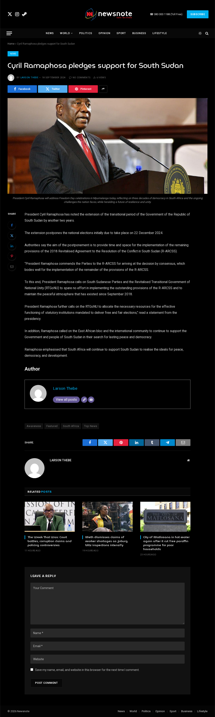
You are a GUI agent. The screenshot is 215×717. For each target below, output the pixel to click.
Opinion (104, 33)
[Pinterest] (12, 256)
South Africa (71, 426)
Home (11, 43)
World (65, 33)
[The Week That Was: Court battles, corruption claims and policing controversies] (50, 517)
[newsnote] (107, 14)
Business (139, 33)
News (50, 33)
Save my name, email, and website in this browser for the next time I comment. (87, 670)
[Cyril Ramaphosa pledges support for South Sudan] (107, 146)
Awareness (34, 426)
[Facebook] (12, 225)
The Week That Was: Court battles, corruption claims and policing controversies (50, 541)
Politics (85, 33)
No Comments (81, 77)
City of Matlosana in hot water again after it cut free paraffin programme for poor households (166, 543)
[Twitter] (12, 235)
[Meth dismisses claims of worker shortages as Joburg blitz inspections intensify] (107, 517)
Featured (52, 426)
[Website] (84, 399)
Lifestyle (159, 33)
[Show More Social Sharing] (103, 89)
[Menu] (9, 33)
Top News (90, 426)
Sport (121, 33)
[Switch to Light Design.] (200, 33)
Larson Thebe (29, 77)
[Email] (12, 266)
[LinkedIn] (12, 246)
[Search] (206, 33)
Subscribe (197, 14)
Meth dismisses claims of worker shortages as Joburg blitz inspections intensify (106, 541)
